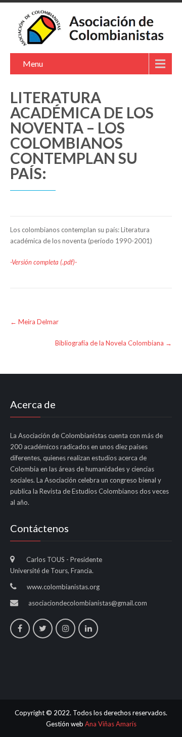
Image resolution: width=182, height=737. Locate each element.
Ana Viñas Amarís (110, 724)
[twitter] (43, 628)
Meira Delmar (34, 322)
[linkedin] (88, 628)
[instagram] (65, 628)
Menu (33, 63)
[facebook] (20, 628)
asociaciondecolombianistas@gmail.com (87, 603)
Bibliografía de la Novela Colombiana (113, 343)
